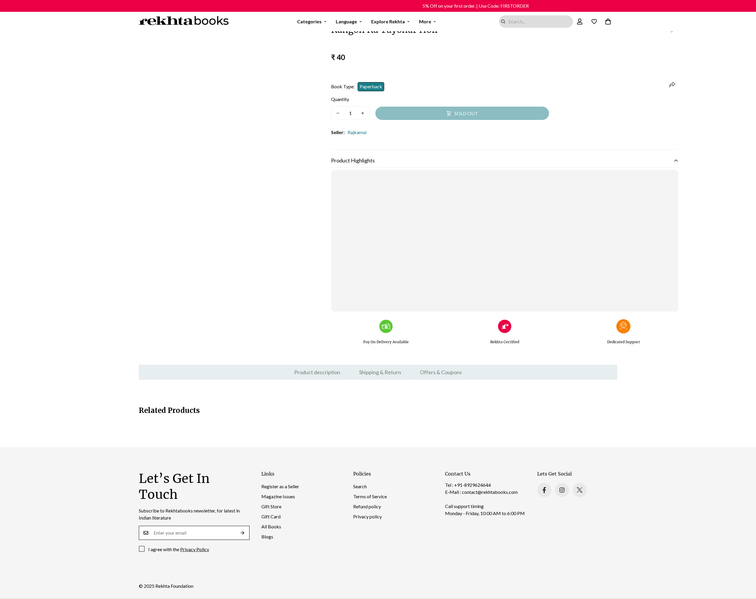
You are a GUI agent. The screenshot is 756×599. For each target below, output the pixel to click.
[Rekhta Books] (184, 21)
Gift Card (271, 516)
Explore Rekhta (388, 21)
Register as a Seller (280, 486)
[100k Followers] (562, 490)
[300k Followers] (544, 490)
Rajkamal (357, 132)
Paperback (371, 86)
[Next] (305, 160)
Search (360, 486)
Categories (309, 21)
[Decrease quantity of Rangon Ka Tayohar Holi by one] (337, 113)
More (425, 21)
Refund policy (367, 506)
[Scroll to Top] (744, 567)
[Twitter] (580, 490)
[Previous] (115, 160)
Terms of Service (370, 496)
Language (346, 21)
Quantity (340, 99)
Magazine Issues (278, 496)
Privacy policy (367, 516)
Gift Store (271, 506)
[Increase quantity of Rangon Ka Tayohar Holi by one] (362, 113)
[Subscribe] (242, 533)
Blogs (267, 536)
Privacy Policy (194, 549)
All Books (271, 526)
